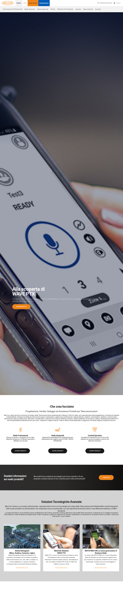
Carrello (118, 3)
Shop (24, 3)
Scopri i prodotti (20, 451)
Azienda (78, 9)
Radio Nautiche (30, 9)
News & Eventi (88, 9)
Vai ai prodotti (21, 306)
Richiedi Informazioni (106, 3)
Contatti (98, 9)
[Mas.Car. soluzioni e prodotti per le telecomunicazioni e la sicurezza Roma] (7, 3)
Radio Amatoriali (42, 9)
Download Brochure (22, 567)
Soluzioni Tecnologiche (65, 9)
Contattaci (106, 477)
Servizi (53, 9)
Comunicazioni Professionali (12, 9)
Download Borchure (61, 567)
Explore (19, 3)
